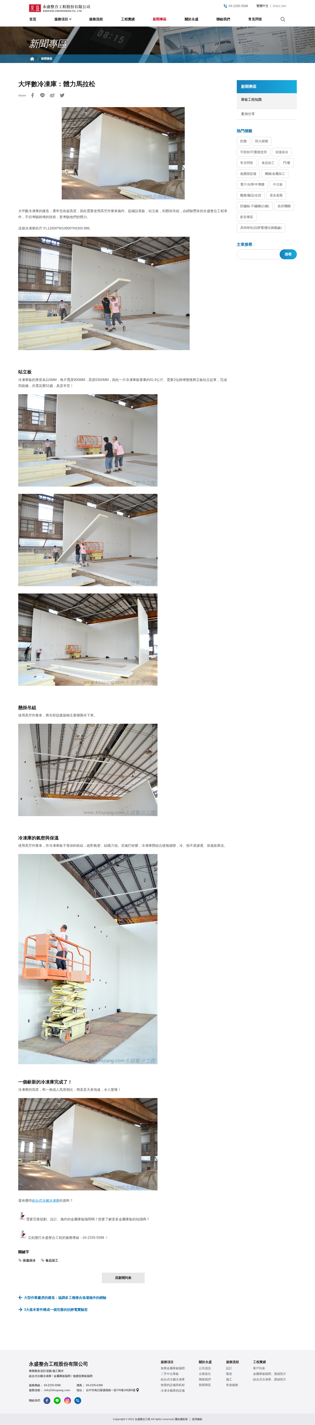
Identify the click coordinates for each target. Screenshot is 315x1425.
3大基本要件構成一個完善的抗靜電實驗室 (56, 1309)
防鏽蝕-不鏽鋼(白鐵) (254, 206)
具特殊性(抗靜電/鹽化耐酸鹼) (261, 227)
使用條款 (197, 1419)
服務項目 (61, 19)
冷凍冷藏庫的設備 (173, 1390)
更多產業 (276, 195)
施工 (229, 1379)
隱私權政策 (181, 1419)
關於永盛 (191, 19)
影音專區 (246, 217)
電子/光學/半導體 (252, 184)
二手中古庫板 (170, 1374)
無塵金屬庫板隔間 (173, 1368)
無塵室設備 (248, 173)
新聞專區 (159, 19)
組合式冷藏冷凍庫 (45, 1200)
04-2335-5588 (238, 6)
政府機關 (284, 206)
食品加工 (51, 1260)
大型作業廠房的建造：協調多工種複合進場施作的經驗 (65, 1297)
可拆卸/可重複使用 (253, 152)
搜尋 (288, 254)
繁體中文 (262, 5)
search (283, 19)
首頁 (32, 19)
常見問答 (255, 19)
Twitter (62, 95)
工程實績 (128, 19)
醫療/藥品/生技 (250, 195)
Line (42, 95)
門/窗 (286, 163)
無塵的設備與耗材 (173, 1385)
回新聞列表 (123, 1278)
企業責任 (205, 1374)
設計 (229, 1368)
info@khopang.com (57, 1390)
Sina (52, 95)
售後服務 (232, 1385)
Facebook (32, 95)
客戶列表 (259, 1368)
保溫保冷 (29, 1260)
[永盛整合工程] (59, 8)
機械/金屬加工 (275, 173)
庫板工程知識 (251, 99)
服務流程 (96, 19)
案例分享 (248, 114)
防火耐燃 (261, 141)
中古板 (278, 184)
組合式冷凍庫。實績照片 (269, 1379)
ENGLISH (279, 6)
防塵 (243, 141)
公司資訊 (205, 1368)
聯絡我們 (223, 19)
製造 (229, 1374)
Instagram (67, 1400)
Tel (77, 1400)
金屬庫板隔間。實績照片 (269, 1374)
